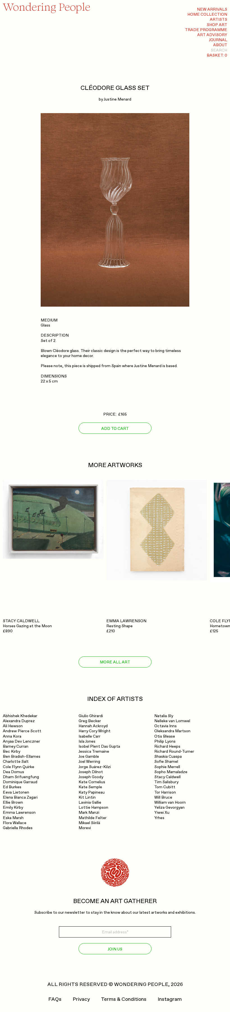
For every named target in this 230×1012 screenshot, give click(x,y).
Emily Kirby (13, 807)
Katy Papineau (92, 792)
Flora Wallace (14, 822)
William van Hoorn (170, 802)
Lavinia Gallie (90, 802)
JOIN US (115, 949)
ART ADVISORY (212, 34)
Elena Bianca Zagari (20, 797)
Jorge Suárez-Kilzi (95, 766)
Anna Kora (12, 736)
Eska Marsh (13, 817)
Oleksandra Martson (172, 731)
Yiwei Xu (161, 812)
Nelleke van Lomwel (172, 721)
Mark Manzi (89, 812)
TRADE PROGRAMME (206, 29)
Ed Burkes (12, 787)
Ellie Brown (13, 802)
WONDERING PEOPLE (141, 984)
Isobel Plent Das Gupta (99, 746)
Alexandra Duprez (19, 721)
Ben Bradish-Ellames (21, 756)
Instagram (170, 999)
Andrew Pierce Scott (22, 731)
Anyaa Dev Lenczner (21, 741)
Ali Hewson (13, 726)
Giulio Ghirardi (91, 715)
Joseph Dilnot (91, 772)
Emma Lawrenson (19, 812)
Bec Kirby (11, 751)
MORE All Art (115, 662)
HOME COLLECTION (207, 14)
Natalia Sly (163, 715)
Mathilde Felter (93, 817)
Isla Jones (87, 741)
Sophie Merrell (167, 766)
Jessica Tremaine (94, 751)
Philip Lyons (165, 741)
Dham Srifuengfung (21, 777)
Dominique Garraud (20, 782)
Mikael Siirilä (89, 822)
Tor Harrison (165, 792)
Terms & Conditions (123, 999)
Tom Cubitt (164, 787)
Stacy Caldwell (167, 777)
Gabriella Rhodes (18, 828)
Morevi (85, 828)
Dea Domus (13, 772)
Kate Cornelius (92, 782)
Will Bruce (163, 797)
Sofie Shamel (166, 761)
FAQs (54, 999)
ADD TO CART (115, 428)
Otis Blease (164, 736)
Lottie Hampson (93, 807)
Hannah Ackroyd (93, 726)
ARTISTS (218, 19)
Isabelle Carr (89, 736)
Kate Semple (90, 787)
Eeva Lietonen (16, 792)
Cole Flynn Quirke (18, 766)
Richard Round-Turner (174, 751)
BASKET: (217, 55)
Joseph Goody (91, 777)
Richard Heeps (167, 746)
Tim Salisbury (166, 782)
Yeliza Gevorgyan (169, 807)
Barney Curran (15, 746)
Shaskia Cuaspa (168, 756)
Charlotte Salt (16, 761)
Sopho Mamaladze (170, 772)
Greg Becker (90, 721)
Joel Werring (89, 761)
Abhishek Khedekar (20, 715)
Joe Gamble (89, 756)
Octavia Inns (165, 726)
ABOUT (220, 45)
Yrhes (159, 817)
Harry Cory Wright (95, 731)
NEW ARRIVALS (212, 9)
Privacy (81, 999)
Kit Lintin (87, 797)
